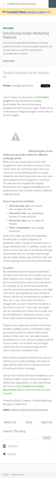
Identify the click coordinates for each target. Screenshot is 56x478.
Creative (15, 410)
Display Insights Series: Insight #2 (26, 74)
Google (6, 474)
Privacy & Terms (17, 474)
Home (29, 422)
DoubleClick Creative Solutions (33, 410)
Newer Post (10, 422)
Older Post (46, 422)
